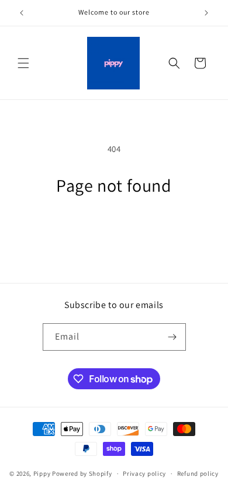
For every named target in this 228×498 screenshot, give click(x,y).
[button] (23, 63)
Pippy (42, 473)
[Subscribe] (172, 337)
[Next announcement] (206, 13)
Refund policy (198, 473)
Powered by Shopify (82, 473)
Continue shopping (114, 228)
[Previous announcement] (21, 13)
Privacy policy (144, 473)
